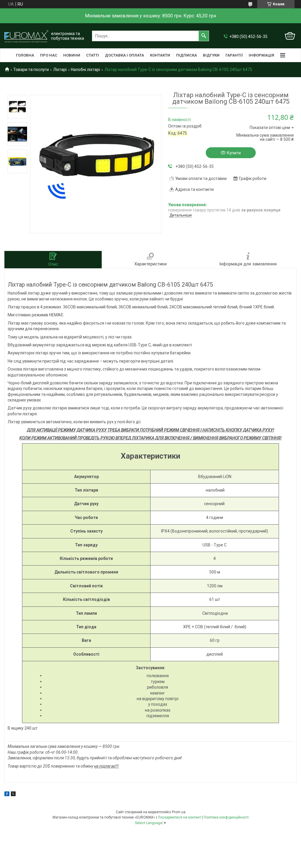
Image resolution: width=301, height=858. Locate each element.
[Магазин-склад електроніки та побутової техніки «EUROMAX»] (26, 36)
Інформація (261, 55)
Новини (71, 55)
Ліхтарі (60, 69)
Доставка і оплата (124, 55)
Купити (234, 153)
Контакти (160, 55)
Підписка (186, 55)
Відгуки (211, 55)
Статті (92, 55)
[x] (13, 794)
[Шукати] (204, 36)
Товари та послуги (31, 69)
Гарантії (234, 55)
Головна (25, 55)
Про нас (48, 55)
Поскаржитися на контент (179, 817)
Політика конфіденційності (226, 817)
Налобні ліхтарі (85, 69)
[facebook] (6, 794)
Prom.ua (178, 812)
